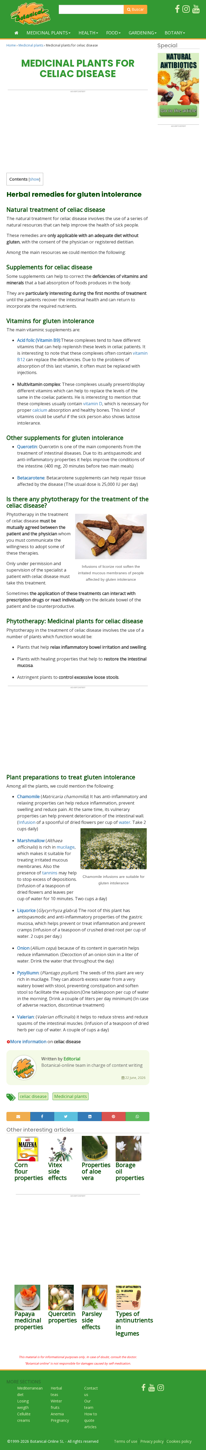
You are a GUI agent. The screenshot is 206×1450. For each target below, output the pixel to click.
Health (87, 33)
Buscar (137, 9)
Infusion (27, 822)
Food (112, 33)
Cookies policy (179, 1441)
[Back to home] (16, 32)
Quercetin (27, 447)
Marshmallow (31, 841)
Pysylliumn (28, 973)
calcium (39, 410)
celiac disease (33, 1096)
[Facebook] (143, 1388)
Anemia (57, 1413)
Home (11, 45)
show (34, 179)
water (124, 822)
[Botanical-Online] (30, 13)
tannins (49, 873)
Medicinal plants (47, 33)
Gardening (141, 33)
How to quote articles (90, 1420)
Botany (173, 33)
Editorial (72, 1059)
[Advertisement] (78, 130)
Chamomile (28, 796)
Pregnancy (60, 1420)
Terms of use (125, 1441)
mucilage (66, 847)
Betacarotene (31, 478)
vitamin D (92, 404)
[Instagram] (160, 1388)
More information (28, 1042)
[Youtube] (151, 1388)
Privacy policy (152, 1441)
